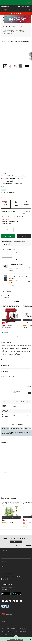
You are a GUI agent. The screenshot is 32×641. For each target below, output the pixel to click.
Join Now (28, 545)
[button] (14, 211)
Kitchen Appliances (23, 41)
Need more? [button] (26, 213)
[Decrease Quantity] (2, 230)
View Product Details (7, 183)
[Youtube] (14, 601)
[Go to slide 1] (5, 66)
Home (3, 41)
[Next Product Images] (29, 57)
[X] (6, 601)
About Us (3, 561)
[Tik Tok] (21, 601)
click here (6, 297)
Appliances (14, 41)
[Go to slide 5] (27, 66)
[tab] (5, 204)
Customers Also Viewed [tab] (17, 428)
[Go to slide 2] (10, 66)
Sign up (4, 579)
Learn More (4, 589)
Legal (2, 566)
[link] (7, 181)
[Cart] (30, 10)
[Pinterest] (17, 601)
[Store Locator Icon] (2, 7)
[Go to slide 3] (15, 66)
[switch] (15, 392)
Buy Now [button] (24, 236)
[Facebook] (3, 601)
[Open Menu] (2, 10)
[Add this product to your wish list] (16, 230)
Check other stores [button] (7, 223)
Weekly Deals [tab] (5, 428)
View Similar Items (18, 183)
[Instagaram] (10, 601)
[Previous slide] (2, 2)
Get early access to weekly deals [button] (15, 639)
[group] (5, 325)
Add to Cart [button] (8, 236)
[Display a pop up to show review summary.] (13, 330)
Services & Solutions (6, 556)
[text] (11, 330)
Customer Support (5, 550)
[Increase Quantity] (12, 230)
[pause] (4, 2)
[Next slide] (30, 2)
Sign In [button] (16, 541)
